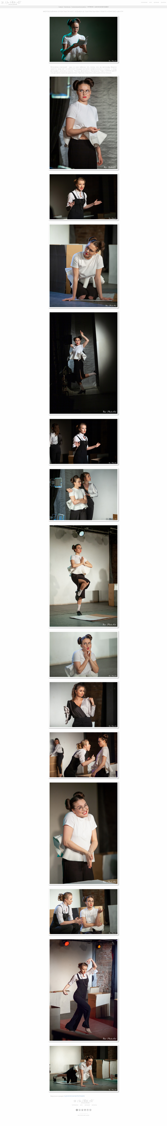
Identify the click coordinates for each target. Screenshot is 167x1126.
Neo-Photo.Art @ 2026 (83, 1115)
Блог (150, 2)
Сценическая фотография (79, 6)
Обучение (156, 2)
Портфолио (144, 2)
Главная (61, 6)
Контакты (163, 2)
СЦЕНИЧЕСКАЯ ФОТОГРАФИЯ (74, 1096)
